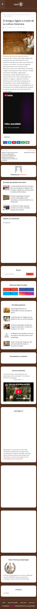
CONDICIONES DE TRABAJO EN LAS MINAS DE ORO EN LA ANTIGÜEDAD (22, 318)
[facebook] (26, 289)
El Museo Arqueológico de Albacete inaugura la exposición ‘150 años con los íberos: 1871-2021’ (21, 327)
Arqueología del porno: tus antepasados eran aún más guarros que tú (21, 310)
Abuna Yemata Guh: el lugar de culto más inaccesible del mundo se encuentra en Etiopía (21, 344)
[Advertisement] (18, 486)
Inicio (4, 14)
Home (3, 602)
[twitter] (10, 293)
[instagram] (26, 293)
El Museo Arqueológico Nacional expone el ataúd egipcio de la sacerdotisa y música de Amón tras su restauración (21, 199)
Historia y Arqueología (28, 606)
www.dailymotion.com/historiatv (13, 459)
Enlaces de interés (13, 602)
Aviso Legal (23, 602)
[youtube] (10, 289)
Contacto (32, 602)
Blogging (12, 606)
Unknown (6, 27)
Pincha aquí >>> (18, 379)
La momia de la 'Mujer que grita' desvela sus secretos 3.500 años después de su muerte (20, 208)
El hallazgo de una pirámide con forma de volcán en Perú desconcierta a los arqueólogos (22, 335)
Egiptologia (10, 14)
